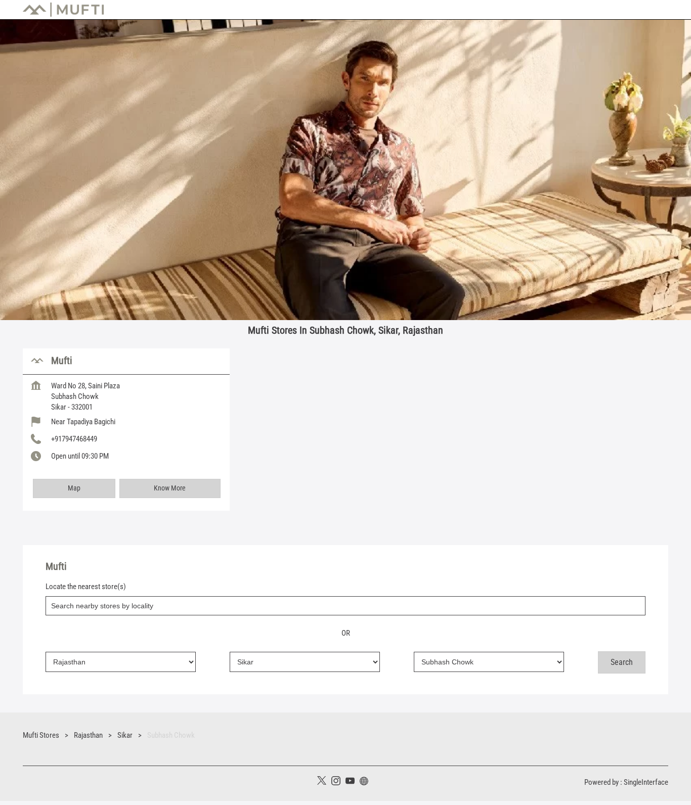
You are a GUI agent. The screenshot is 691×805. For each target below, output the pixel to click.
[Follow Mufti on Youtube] (353, 782)
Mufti (61, 360)
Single (646, 782)
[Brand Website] (367, 782)
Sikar (125, 735)
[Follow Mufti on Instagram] (338, 782)
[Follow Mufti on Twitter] (324, 782)
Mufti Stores (42, 735)
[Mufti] (63, 10)
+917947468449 (74, 438)
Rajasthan (88, 735)
